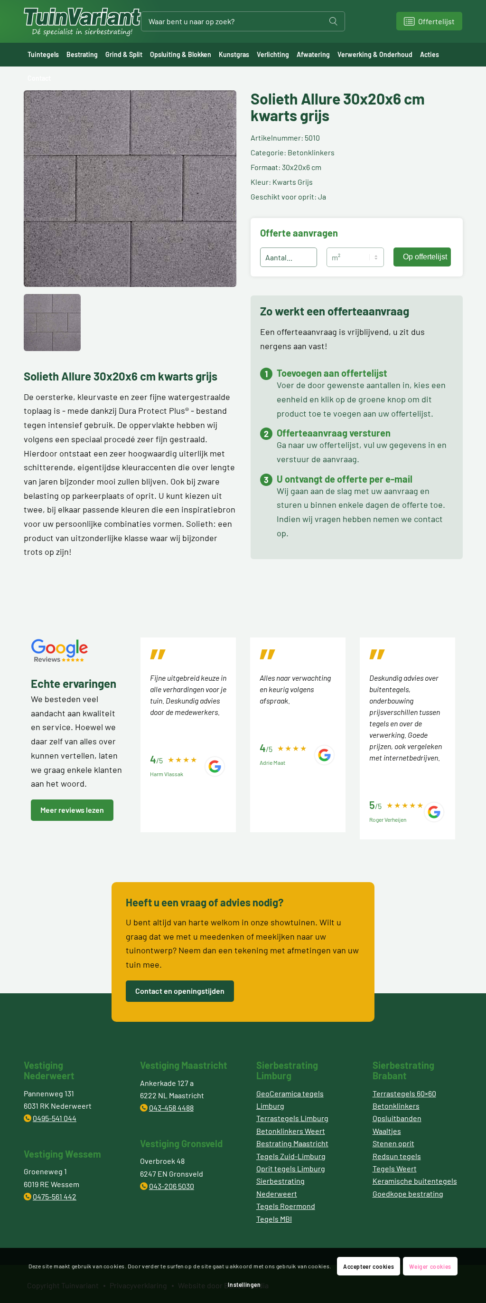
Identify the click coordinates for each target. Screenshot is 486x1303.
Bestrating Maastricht (292, 1143)
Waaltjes (387, 1130)
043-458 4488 (171, 1107)
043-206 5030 (171, 1185)
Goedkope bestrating (408, 1193)
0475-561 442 (54, 1196)
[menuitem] (43, 55)
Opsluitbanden (397, 1117)
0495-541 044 (54, 1117)
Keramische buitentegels (415, 1180)
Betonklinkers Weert (290, 1130)
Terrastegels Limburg (292, 1117)
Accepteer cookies (368, 1266)
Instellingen (244, 1284)
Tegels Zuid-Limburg (291, 1155)
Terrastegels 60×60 (404, 1093)
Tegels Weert (395, 1168)
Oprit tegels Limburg (290, 1168)
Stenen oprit (393, 1143)
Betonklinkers (396, 1105)
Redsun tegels (397, 1155)
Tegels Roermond (285, 1205)
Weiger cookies (430, 1266)
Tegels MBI (274, 1218)
